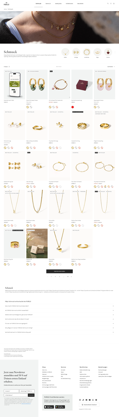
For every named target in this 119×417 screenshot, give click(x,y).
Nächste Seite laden (59, 271)
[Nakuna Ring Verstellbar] (37, 125)
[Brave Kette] (59, 243)
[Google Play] (60, 407)
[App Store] (49, 407)
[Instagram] (80, 400)
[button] (108, 3)
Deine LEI (48, 3)
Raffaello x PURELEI (47, 372)
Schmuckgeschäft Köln (48, 385)
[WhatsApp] (93, 400)
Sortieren (110, 66)
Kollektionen (69, 3)
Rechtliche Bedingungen (86, 380)
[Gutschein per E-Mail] (14, 84)
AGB (81, 372)
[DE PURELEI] (6, 3)
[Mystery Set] (37, 243)
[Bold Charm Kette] (37, 204)
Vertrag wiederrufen (103, 374)
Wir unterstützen (46, 380)
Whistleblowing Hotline (85, 382)
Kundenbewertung (65, 378)
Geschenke (80, 3)
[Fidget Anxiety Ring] (104, 125)
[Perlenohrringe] (14, 125)
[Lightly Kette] (104, 204)
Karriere (44, 382)
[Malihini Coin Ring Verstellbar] (82, 243)
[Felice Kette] (59, 204)
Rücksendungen (102, 370)
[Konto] (111, 3)
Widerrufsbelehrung (85, 370)
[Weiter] (71, 276)
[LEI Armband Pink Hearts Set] (59, 84)
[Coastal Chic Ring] (82, 125)
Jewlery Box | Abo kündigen (105, 376)
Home (5, 9)
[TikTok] (83, 400)
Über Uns (44, 370)
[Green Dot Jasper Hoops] (37, 84)
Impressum (83, 378)
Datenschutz (83, 374)
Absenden (31, 395)
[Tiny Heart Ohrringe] (59, 125)
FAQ (62, 376)
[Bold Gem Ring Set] (14, 243)
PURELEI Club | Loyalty (47, 376)
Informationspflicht (85, 376)
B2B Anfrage (64, 374)
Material (44, 374)
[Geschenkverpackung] (82, 84)
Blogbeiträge (45, 378)
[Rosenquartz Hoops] (104, 84)
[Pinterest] (96, 400)
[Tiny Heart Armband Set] (104, 166)
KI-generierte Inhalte (85, 385)
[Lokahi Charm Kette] (14, 204)
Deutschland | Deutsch (90, 404)
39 (67, 276)
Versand (100, 372)
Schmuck (38, 3)
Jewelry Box (58, 3)
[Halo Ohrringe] (37, 166)
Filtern (6, 66)
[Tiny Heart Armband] (59, 166)
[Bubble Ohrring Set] (14, 166)
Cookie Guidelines (84, 387)
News (62, 372)
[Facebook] (86, 400)
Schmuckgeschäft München (49, 387)
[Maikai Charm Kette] (82, 204)
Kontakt (63, 370)
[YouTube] (90, 400)
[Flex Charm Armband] (82, 166)
